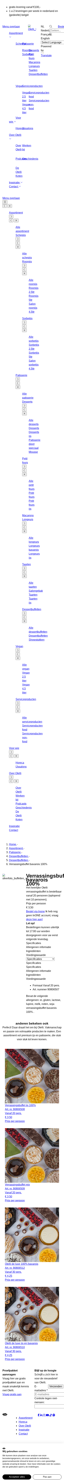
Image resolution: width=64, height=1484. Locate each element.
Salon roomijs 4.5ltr (33, 307)
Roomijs (27, 261)
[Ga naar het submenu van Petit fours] (24, 466)
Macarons (34, 62)
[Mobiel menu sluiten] (9, 206)
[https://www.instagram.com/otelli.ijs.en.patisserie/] (44, 1415)
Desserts (34, 50)
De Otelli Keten (19, 172)
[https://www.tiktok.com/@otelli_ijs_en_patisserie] (51, 1415)
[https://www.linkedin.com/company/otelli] (41, 1415)
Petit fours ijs (31, 504)
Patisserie (28, 43)
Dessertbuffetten (38, 74)
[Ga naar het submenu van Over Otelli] (11, 777)
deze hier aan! (34, 919)
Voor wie (14, 748)
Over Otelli (15, 773)
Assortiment (16, 212)
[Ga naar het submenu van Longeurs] (24, 523)
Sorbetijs (27, 318)
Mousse (33, 452)
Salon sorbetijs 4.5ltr (34, 364)
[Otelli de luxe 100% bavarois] (32, 1234)
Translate (46, 55)
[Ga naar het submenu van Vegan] (18, 650)
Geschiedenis (30, 158)
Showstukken (36, 639)
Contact (14, 186)
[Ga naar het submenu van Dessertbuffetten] (24, 613)
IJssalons (27, 128)
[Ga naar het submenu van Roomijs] (24, 265)
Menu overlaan (11, 26)
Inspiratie (14, 182)
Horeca (20, 762)
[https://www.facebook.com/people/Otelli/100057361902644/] (39, 1415)
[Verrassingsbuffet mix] (32, 1155)
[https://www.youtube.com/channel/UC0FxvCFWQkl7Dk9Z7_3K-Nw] (48, 1415)
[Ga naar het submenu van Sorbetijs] (24, 322)
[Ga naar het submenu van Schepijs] (18, 239)
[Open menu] (4, 202)
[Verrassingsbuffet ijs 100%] (32, 1076)
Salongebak (36, 590)
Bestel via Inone (35, 911)
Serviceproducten (32, 86)
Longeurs (34, 66)
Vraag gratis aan (11, 1394)
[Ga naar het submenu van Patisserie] (18, 379)
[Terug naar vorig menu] (4, 206)
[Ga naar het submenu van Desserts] (24, 405)
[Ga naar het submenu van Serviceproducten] (18, 703)
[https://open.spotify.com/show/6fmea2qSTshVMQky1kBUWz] (54, 1415)
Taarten (33, 70)
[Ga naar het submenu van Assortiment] (11, 216)
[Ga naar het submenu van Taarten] (24, 568)
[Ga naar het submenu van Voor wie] (11, 752)
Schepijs (21, 235)
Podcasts (21, 803)
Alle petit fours (31, 485)
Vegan (19, 646)
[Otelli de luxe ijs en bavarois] (32, 1314)
